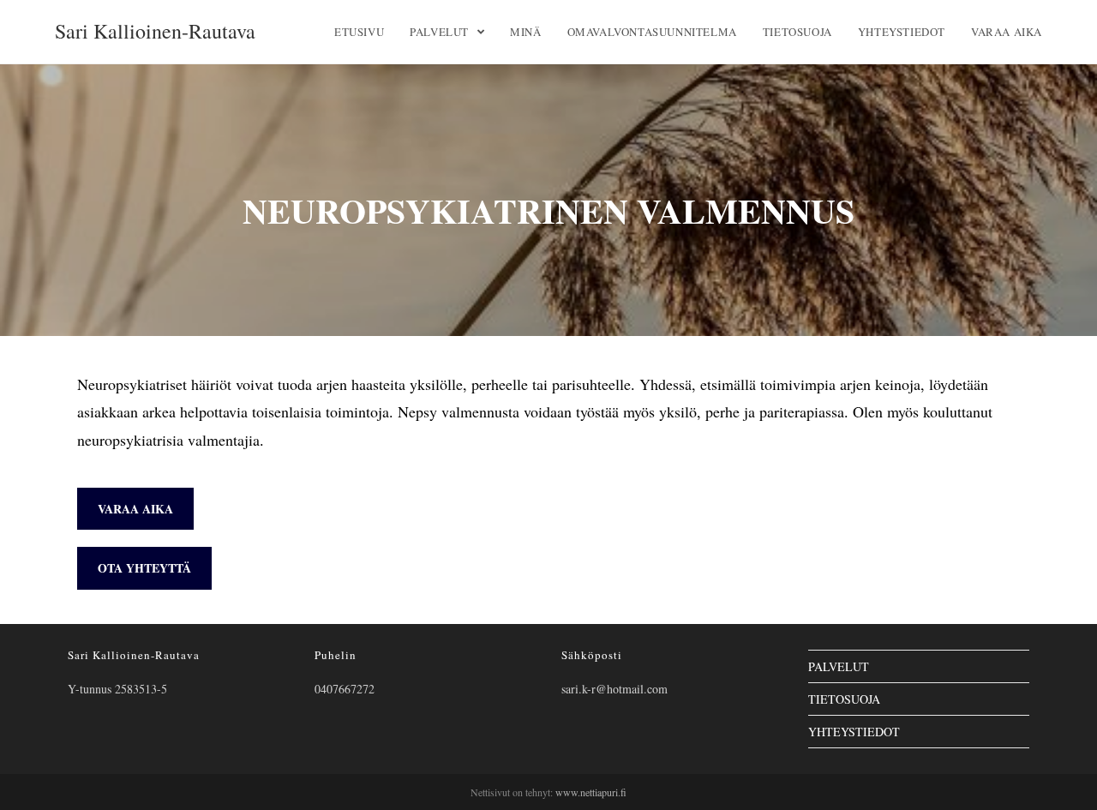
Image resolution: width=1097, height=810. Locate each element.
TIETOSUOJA (844, 699)
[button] (135, 509)
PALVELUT (838, 666)
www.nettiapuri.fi (590, 792)
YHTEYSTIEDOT (854, 731)
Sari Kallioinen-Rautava (155, 31)
